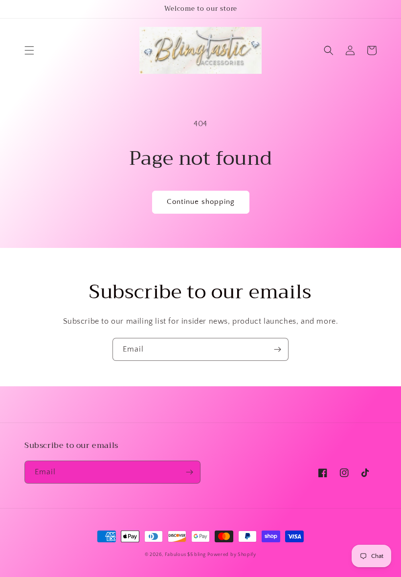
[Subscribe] (277, 349)
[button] (29, 50)
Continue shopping (201, 202)
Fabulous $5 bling (185, 554)
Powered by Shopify (231, 554)
